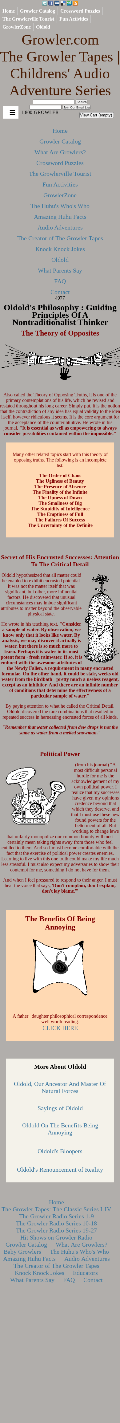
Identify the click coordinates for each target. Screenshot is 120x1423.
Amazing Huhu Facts (60, 216)
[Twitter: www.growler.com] (44, 3)
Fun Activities (73, 19)
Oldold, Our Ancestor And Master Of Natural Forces (60, 1087)
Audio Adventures (60, 227)
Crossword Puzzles (80, 11)
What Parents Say (60, 270)
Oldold (43, 26)
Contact (60, 292)
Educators (85, 1272)
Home (8, 11)
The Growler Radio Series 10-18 (56, 1223)
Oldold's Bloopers (60, 1151)
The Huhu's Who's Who (60, 205)
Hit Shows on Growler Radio (56, 1237)
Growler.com (60, 64)
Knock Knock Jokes (60, 249)
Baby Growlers (22, 1251)
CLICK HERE (60, 1027)
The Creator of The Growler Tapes (60, 238)
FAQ (60, 281)
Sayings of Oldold (60, 1108)
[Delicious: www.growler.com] (63, 3)
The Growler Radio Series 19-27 (56, 1230)
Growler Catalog (37, 11)
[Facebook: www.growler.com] (50, 3)
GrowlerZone (16, 26)
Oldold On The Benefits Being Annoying (60, 1129)
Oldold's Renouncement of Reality (60, 1169)
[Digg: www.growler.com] (56, 3)
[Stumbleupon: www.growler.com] (69, 3)
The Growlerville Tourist (28, 19)
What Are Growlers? (60, 152)
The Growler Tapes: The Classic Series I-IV (56, 1209)
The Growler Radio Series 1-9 (56, 1216)
